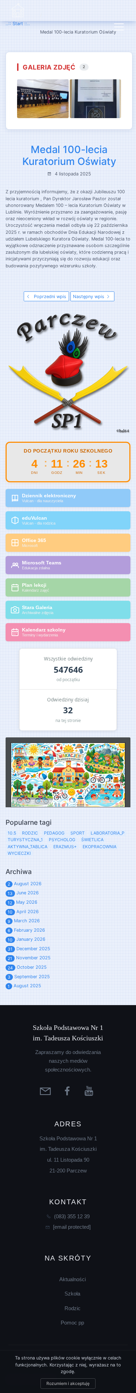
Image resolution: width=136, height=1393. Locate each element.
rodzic (30, 833)
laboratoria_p (107, 833)
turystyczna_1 (25, 839)
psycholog (62, 839)
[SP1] (17, 10)
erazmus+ (65, 846)
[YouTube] (90, 1090)
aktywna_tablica (27, 846)
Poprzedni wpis (49, 296)
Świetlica (92, 839)
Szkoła (72, 1294)
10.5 (12, 833)
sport (77, 833)
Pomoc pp (72, 1323)
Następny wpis (89, 296)
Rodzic (73, 1308)
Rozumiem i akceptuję (68, 1383)
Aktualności (72, 1279)
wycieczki (19, 853)
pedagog (54, 833)
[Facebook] (68, 1090)
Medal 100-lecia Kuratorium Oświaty (69, 155)
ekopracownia (99, 846)
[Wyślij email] (46, 1090)
